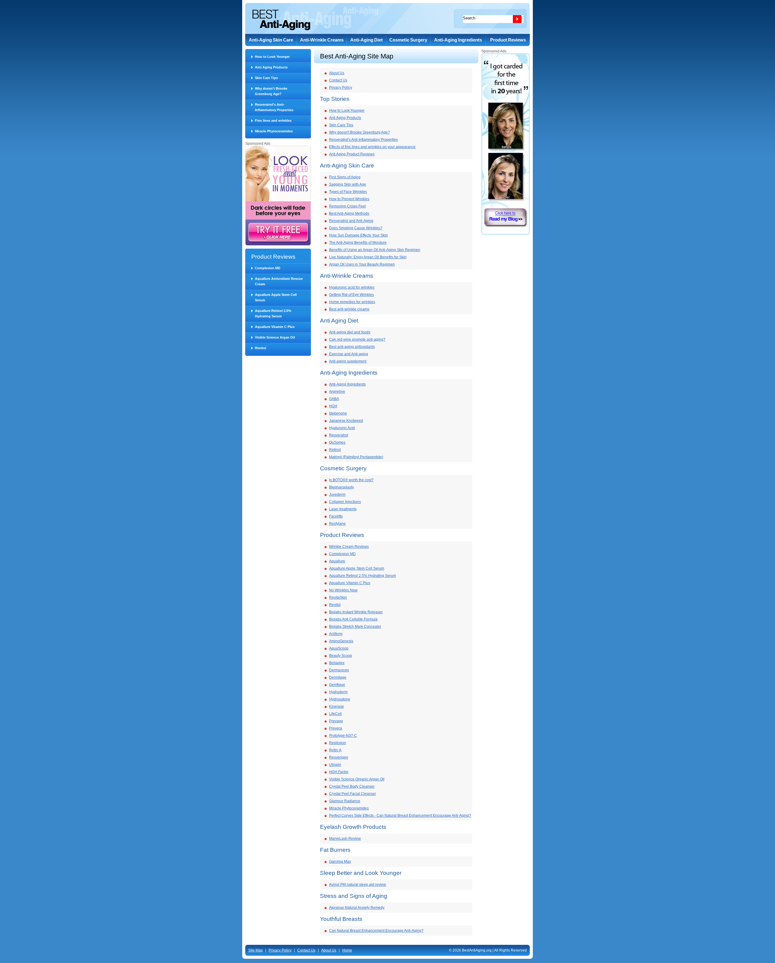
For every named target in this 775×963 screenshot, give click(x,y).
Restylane (337, 523)
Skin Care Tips (266, 78)
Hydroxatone (339, 699)
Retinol (335, 450)
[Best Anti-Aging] (281, 20)
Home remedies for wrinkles (352, 302)
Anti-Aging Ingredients (458, 39)
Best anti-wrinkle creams (349, 309)
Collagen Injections (345, 502)
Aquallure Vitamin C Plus (275, 327)
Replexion (337, 743)
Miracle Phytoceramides (274, 131)
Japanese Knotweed (346, 421)
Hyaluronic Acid (342, 428)
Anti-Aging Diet (366, 39)
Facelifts (336, 516)
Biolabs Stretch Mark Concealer (355, 626)
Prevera (335, 728)
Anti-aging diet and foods (349, 332)
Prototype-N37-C (343, 735)
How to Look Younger (272, 56)
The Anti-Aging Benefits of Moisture (358, 242)
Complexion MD (267, 268)
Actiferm (335, 634)
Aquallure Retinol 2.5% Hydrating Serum (273, 313)
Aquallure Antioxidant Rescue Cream (279, 281)
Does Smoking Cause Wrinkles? (355, 228)
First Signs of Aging (345, 177)
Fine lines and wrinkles (273, 120)
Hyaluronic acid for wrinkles (351, 287)
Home (347, 950)
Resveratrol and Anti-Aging (351, 221)
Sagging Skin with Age (347, 184)
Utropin (335, 765)
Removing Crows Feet (347, 206)
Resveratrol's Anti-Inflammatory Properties (274, 107)
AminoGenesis (341, 641)
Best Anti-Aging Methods (349, 213)
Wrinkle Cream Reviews (349, 546)
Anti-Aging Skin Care (271, 39)
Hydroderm (338, 692)
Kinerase (336, 706)
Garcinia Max (340, 861)
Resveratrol (338, 435)
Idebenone (338, 413)
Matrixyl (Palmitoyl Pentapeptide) (356, 457)
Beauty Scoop (340, 656)
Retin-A (335, 750)
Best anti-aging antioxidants (352, 347)
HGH (333, 406)
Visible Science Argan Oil (275, 337)
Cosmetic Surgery (408, 39)
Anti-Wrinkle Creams (322, 39)
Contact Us (338, 80)
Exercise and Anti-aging (348, 354)
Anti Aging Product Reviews (351, 154)
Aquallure (337, 561)
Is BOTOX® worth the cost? (351, 480)
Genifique (337, 685)
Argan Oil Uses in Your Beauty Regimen (362, 264)
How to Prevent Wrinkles (349, 199)
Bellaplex (337, 663)
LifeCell (335, 714)
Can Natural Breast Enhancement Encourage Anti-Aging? (376, 930)
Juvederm (337, 494)
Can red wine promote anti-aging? (357, 339)
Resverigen (338, 757)
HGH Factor (338, 772)
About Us (336, 73)
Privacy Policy (340, 87)
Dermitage (337, 677)
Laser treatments (343, 509)
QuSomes (337, 442)
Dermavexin (339, 670)
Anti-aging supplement (347, 361)
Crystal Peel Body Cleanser (351, 786)
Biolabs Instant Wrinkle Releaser (356, 612)
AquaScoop (338, 648)
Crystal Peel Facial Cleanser (352, 794)
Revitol (260, 348)
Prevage (336, 721)
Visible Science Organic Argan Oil (356, 779)
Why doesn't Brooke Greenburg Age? (271, 91)
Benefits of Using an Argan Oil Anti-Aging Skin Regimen (374, 250)
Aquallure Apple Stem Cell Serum (276, 297)
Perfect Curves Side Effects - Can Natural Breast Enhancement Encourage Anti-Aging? (400, 815)
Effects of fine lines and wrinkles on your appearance (372, 147)
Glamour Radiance (344, 801)
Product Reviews (508, 39)
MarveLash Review (345, 838)
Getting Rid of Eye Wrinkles (351, 295)
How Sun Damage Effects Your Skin (358, 235)
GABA (334, 399)
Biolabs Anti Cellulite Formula (353, 619)
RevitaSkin (338, 597)
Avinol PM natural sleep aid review (357, 884)
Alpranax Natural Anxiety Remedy (356, 907)
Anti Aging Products (271, 67)
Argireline (337, 391)
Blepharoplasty (341, 487)
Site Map (255, 950)
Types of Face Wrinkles (348, 192)
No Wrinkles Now (343, 590)
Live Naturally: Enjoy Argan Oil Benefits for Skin (368, 257)
